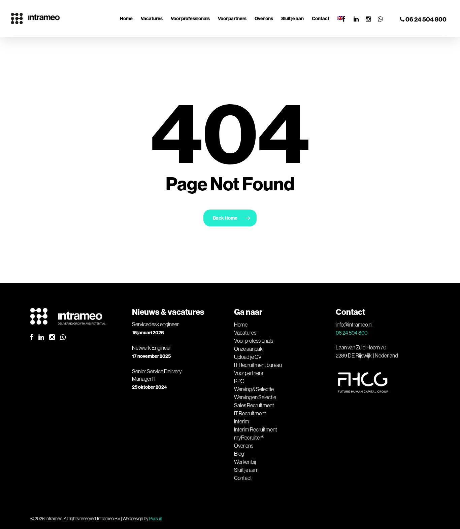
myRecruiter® (249, 437)
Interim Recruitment (255, 429)
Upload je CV (248, 356)
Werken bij (245, 461)
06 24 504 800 (425, 19)
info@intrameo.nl (354, 324)
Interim (241, 421)
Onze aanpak (248, 348)
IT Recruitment (250, 413)
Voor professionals (253, 340)
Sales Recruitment (254, 405)
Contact (243, 478)
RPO (239, 381)
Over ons (243, 445)
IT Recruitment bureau (258, 365)
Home (241, 324)
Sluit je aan (245, 469)
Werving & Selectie (254, 389)
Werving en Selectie (255, 397)
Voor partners (248, 373)
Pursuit (155, 519)
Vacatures (245, 332)
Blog (239, 453)
